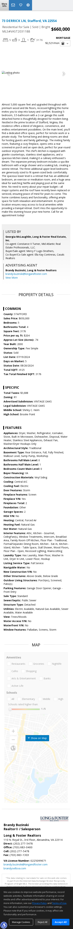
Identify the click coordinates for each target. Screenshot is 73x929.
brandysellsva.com (15, 868)
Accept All (61, 922)
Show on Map (38, 738)
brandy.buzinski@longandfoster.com (26, 274)
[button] (4, 925)
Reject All (42, 922)
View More (11, 277)
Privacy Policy (39, 903)
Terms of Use (59, 903)
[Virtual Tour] (28, 5)
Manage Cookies (21, 922)
